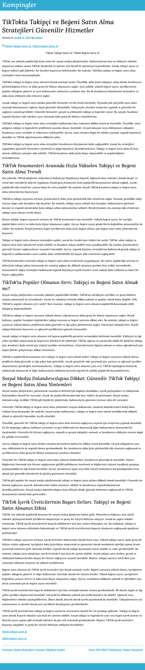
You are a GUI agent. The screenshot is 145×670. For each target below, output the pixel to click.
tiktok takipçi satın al (14, 631)
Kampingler (19, 5)
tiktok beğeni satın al (14, 638)
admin (38, 37)
